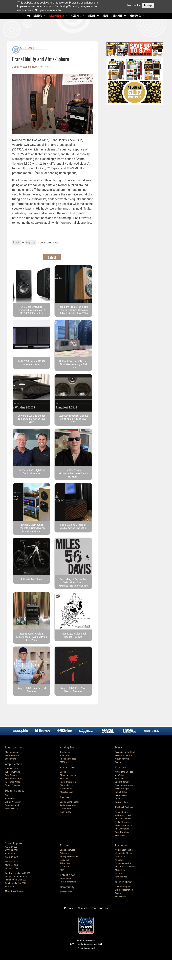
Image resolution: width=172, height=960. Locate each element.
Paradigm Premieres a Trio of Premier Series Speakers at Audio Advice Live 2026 (73, 310)
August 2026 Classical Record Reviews (73, 635)
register (30, 242)
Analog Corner (121, 812)
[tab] (52, 257)
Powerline (64, 778)
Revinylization (121, 802)
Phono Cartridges (68, 759)
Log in (16, 242)
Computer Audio (12, 805)
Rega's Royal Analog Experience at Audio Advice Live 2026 (31, 637)
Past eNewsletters (68, 882)
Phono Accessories (68, 775)
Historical (64, 867)
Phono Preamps (12, 785)
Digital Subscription (124, 890)
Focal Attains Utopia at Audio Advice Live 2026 (73, 526)
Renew (118, 893)
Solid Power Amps (13, 778)
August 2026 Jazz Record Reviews (31, 690)
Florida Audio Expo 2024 (16, 880)
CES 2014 (28, 47)
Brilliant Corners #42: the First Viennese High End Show (73, 364)
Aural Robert (120, 778)
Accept (148, 5)
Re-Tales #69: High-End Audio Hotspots (32, 472)
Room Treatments (68, 782)
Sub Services (120, 896)
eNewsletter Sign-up (124, 853)
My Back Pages (122, 789)
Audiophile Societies (124, 850)
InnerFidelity (65, 812)
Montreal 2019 (11, 868)
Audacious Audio (68, 805)
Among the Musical (124, 772)
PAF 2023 (9, 886)
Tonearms (64, 755)
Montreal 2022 (11, 865)
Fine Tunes (120, 835)
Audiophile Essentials (69, 856)
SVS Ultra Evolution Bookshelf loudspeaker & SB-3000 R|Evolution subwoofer (31, 311)
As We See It (120, 775)
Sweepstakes (66, 892)
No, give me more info (48, 10)
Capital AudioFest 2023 (16, 883)
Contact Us (120, 856)
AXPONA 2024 (11, 847)
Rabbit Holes (121, 792)
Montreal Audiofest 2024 (16, 876)
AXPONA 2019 (11, 857)
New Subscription (123, 886)
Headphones (66, 789)
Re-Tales (118, 799)
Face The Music (122, 832)
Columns (76, 15)
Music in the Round (123, 825)
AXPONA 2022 (11, 853)
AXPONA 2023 (11, 850)
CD (6, 795)
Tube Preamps (11, 768)
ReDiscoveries (121, 795)
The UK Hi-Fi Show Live (125, 867)
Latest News (68, 875)
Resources (135, 15)
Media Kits (120, 870)
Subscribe (116, 15)
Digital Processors (13, 802)
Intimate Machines (31, 579)
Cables (63, 772)
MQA (62, 870)
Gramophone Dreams (125, 785)
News (105, 15)
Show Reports (14, 843)
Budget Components (69, 802)
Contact (82, 908)
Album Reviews (122, 759)
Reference (64, 853)
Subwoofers (10, 759)
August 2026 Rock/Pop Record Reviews (73, 690)
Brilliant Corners (122, 782)
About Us (119, 860)
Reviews (37, 15)
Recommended (56, 15)
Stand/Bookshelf (12, 755)
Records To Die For (123, 755)
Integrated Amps (12, 782)
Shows (91, 15)
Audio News (65, 878)
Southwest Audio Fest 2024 (17, 873)
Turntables (65, 752)
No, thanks (133, 5)
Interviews (64, 860)
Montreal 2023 (11, 862)
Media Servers (11, 808)
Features (119, 762)
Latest (52, 257)
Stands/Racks (66, 785)
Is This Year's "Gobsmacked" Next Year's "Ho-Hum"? (73, 473)
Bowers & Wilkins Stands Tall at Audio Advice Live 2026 (32, 419)
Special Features (67, 850)
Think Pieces (65, 863)
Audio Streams (121, 822)
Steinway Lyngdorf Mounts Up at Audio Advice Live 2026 (73, 419)
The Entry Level (122, 829)
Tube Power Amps (13, 772)
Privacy (118, 873)
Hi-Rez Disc (10, 798)
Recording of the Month (125, 752)
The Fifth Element (123, 819)
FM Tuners (64, 762)
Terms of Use (121, 877)
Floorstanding (11, 752)
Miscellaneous (66, 792)
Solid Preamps (11, 775)
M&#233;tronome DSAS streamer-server (31, 363)
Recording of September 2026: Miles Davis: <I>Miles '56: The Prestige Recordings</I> (73, 584)
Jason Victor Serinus (24, 66)
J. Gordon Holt (66, 808)
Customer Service (123, 863)
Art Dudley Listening (124, 815)
